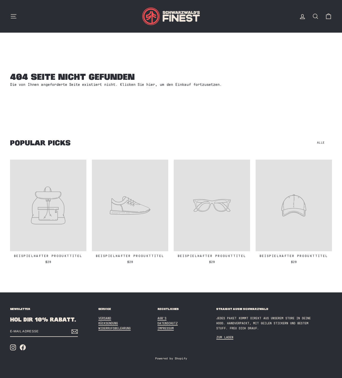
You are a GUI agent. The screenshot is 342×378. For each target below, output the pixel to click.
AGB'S (161, 318)
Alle (320, 142)
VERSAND (104, 318)
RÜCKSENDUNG (108, 323)
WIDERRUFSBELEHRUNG (114, 328)
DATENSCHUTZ (167, 323)
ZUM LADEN (224, 337)
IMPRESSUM (165, 328)
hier (150, 85)
